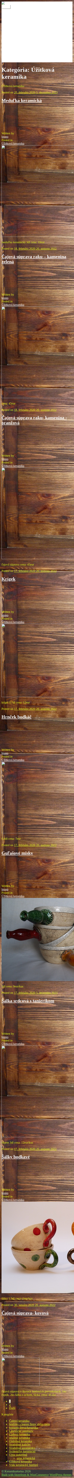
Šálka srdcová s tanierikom (28, 1000)
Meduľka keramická (22, 100)
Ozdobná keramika (20, 1441)
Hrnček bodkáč (16, 716)
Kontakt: (14, 16)
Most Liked (16, 47)
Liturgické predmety (21, 1431)
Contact (13, 33)
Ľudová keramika (19, 1434)
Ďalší (12, 1408)
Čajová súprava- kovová (25, 1313)
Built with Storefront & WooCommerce (25, 1474)
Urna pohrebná (18, 1454)
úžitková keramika (20, 57)
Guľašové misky (17, 853)
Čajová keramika (19, 1420)
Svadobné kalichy (20, 1444)
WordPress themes (61, 1474)
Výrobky (14, 20)
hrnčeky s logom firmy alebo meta (29, 1424)
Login (12, 40)
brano (5, 136)
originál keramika (19, 1437)
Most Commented (20, 43)
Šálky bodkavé (16, 1156)
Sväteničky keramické (22, 1451)
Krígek (8, 579)
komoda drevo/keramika (23, 1427)
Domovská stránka (20, 26)
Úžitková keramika (13, 143)
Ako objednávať (19, 30)
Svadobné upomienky (22, 1448)
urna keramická (26, 1458)
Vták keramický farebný (23, 1465)
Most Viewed (17, 50)
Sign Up (14, 53)
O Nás (13, 13)
